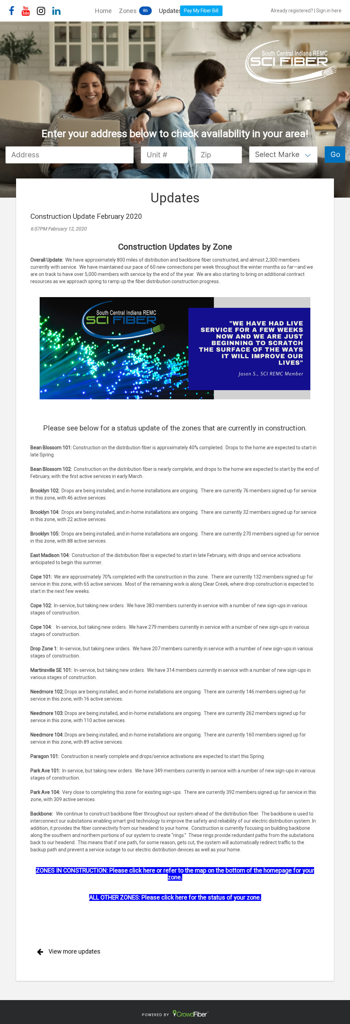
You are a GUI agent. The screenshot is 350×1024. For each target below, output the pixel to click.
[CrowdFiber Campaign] (175, 70)
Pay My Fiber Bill (201, 10)
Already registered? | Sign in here (306, 10)
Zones (128, 10)
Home (103, 10)
